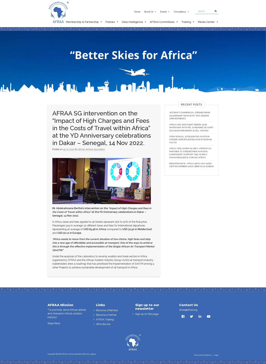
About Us (148, 11)
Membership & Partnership (82, 21)
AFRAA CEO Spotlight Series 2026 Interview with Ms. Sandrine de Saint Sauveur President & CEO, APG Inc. (191, 127)
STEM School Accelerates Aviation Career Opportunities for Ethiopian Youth (190, 139)
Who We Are (103, 324)
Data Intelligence (132, 21)
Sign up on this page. (147, 314)
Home (137, 11)
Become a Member (107, 310)
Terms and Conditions (203, 355)
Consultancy (180, 11)
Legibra (93, 354)
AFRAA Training (105, 319)
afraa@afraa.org (188, 309)
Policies (110, 21)
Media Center (206, 21)
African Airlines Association (91, 149)
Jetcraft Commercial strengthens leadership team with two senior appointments (189, 115)
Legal (216, 355)
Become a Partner (106, 314)
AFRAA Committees (162, 21)
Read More (54, 323)
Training (186, 21)
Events (163, 11)
